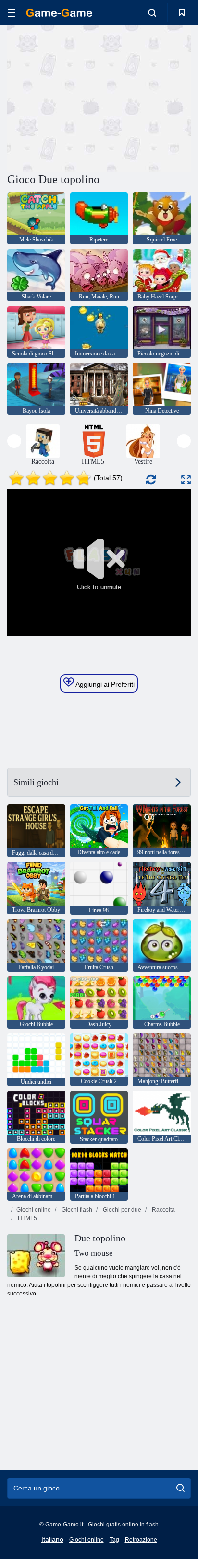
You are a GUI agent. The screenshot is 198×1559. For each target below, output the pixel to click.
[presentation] (14, 441)
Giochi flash (76, 1209)
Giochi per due (121, 1209)
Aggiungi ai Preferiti (104, 684)
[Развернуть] (186, 479)
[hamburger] (11, 13)
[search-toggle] (152, 12)
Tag (114, 1539)
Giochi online (33, 1209)
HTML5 (26, 1218)
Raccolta (162, 1209)
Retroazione (141, 1539)
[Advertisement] (88, 97)
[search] (180, 1488)
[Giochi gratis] (59, 13)
